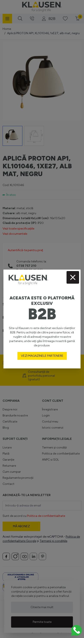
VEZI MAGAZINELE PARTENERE (42, 356)
